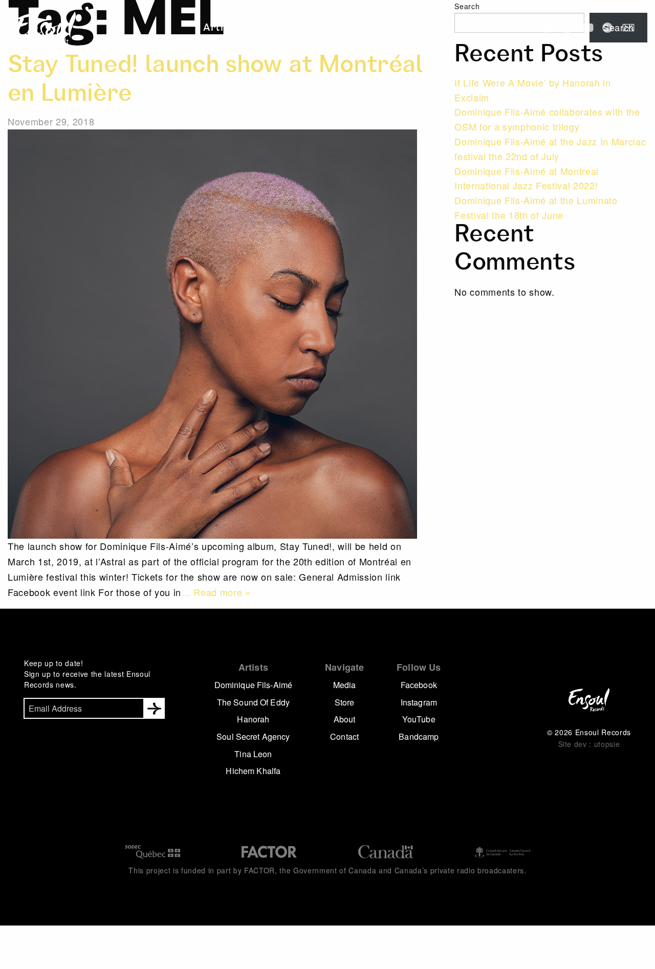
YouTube (418, 719)
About (354, 29)
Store (318, 29)
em (628, 27)
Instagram (419, 702)
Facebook (419, 685)
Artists (236, 29)
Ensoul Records (37, 28)
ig (567, 27)
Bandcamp (419, 736)
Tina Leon (253, 754)
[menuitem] (239, 28)
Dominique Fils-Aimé (253, 685)
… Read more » (216, 592)
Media (281, 29)
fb (546, 27)
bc (608, 27)
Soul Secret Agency (253, 736)
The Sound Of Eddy (253, 702)
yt (587, 27)
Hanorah (253, 719)
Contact (395, 29)
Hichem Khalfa (253, 771)
